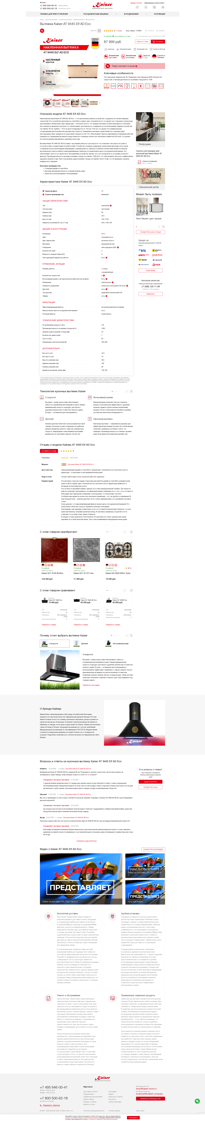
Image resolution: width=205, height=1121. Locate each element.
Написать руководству (150, 1099)
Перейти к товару (49, 625)
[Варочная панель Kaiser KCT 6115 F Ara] (86, 550)
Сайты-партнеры (115, 1102)
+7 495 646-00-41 (48, 5)
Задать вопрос (150, 782)
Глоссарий (112, 1091)
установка (130, 57)
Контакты (112, 1099)
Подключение (88, 1094)
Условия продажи (114, 1111)
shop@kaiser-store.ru (146, 1089)
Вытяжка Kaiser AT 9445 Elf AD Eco (78, 769)
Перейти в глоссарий (91, 685)
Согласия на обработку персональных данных (103, 1119)
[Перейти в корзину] (154, 7)
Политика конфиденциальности (93, 1111)
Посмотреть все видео (153, 849)
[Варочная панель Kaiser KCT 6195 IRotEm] (54, 550)
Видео (111, 1094)
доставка (113, 57)
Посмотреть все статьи (150, 232)
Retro (103, 234)
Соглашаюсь (133, 1118)
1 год (145, 57)
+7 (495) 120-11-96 (150, 286)
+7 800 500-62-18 (48, 8)
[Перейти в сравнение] (146, 7)
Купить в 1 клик (142, 41)
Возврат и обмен (89, 1102)
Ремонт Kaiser (88, 1099)
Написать (150, 294)
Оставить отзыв (49, 451)
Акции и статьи (136, 3)
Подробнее (150, 270)
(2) (130, 568)
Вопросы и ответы (116, 1097)
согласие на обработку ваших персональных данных (81, 1117)
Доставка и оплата (90, 1091)
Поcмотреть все (151, 787)
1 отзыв (119, 31)
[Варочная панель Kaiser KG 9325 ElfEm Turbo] (118, 550)
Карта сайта (140, 1111)
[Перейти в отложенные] (137, 7)
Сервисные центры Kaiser (92, 1097)
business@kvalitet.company (149, 1094)
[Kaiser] (102, 5)
